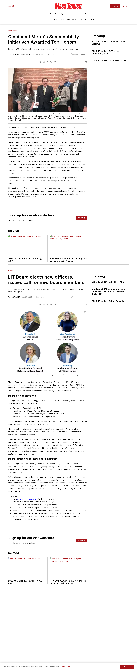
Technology (59, 19)
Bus (43, 19)
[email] (55, 62)
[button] (9, 6)
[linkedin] (44, 62)
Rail (49, 19)
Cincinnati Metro (23, 54)
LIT (18, 297)
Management (90, 19)
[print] (86, 62)
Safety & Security (74, 19)
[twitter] (48, 62)
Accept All (127, 667)
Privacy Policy (65, 666)
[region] (68, 667)
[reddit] (51, 62)
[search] (13, 6)
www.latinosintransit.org (27, 499)
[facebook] (40, 62)
